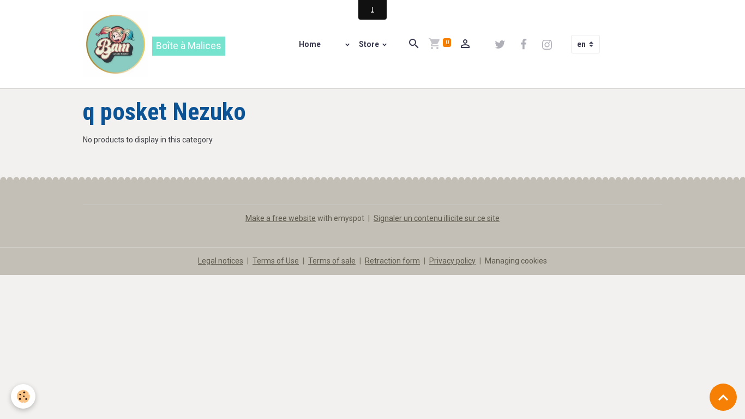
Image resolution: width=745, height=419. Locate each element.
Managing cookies (516, 260)
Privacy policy (452, 260)
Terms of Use (276, 260)
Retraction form (392, 260)
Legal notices (220, 260)
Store (370, 44)
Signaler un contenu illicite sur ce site (437, 218)
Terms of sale (332, 260)
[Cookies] (23, 396)
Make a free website (280, 218)
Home (310, 44)
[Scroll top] (723, 397)
